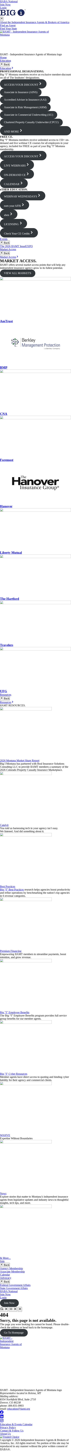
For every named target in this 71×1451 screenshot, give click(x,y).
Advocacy (5, 1277)
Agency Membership (11, 1268)
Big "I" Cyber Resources (13, 1073)
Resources (5, 694)
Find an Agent (8, 25)
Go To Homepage (14, 1332)
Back (6, 64)
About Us (5, 1433)
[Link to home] (35, 41)
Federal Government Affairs (15, 1285)
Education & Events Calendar (16, 1424)
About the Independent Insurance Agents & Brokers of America (34, 22)
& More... (5, 1258)
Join (2, 1261)
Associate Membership (12, 1271)
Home (3, 57)
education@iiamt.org (18, 1408)
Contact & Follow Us (11, 1430)
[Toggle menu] (13, 1309)
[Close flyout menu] (1, 19)
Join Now (5, 4)
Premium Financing (10, 951)
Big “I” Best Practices (12, 889)
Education (5, 60)
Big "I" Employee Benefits (14, 1012)
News (3, 1193)
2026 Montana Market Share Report (19, 760)
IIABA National (9, 1)
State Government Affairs (14, 1288)
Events (3, 238)
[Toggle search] (4, 1309)
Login (3, 7)
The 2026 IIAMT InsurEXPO (16, 246)
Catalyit (4, 825)
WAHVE (5, 1135)
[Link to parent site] (13, 15)
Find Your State (8, 28)
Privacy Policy (8, 1427)
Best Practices (7, 886)
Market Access (8, 249)
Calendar (5, 1274)
